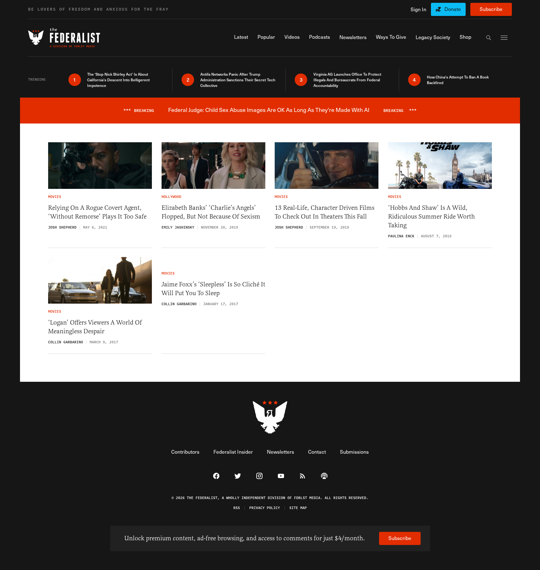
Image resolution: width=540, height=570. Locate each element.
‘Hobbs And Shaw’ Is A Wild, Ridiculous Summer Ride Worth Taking (431, 216)
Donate (452, 9)
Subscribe (491, 9)
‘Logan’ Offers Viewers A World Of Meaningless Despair (95, 327)
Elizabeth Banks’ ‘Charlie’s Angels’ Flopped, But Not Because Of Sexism (211, 212)
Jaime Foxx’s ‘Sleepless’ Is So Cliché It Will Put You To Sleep (213, 288)
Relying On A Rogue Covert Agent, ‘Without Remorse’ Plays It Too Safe (97, 212)
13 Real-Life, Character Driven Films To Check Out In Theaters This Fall (324, 212)
